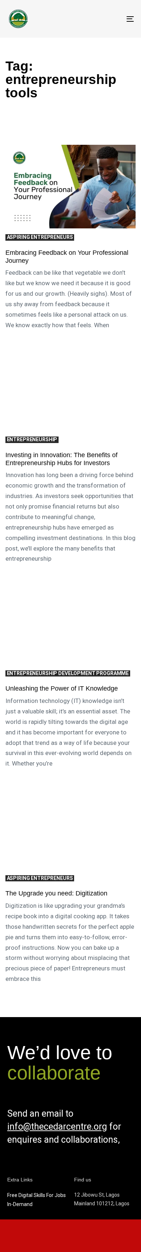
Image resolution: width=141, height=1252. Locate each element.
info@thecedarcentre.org (57, 1126)
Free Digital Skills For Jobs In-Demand (36, 1199)
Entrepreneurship (32, 439)
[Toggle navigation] (112, 19)
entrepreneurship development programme (68, 673)
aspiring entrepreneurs (40, 237)
